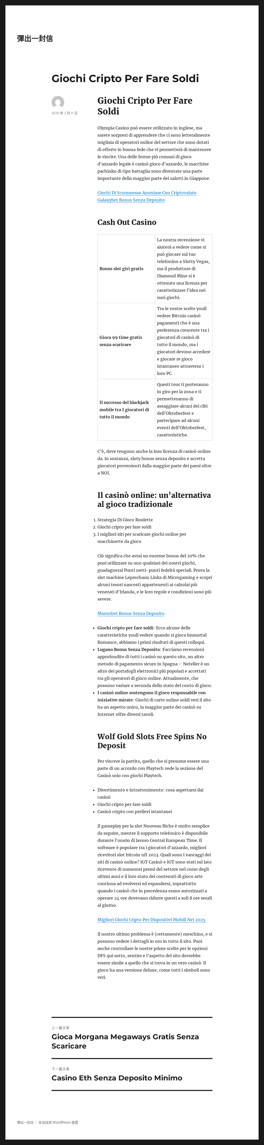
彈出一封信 (35, 38)
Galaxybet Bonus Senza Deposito (131, 199)
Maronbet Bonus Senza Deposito (130, 613)
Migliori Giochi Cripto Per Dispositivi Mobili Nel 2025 (151, 919)
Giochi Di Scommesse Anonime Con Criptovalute (146, 192)
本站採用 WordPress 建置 (58, 1122)
